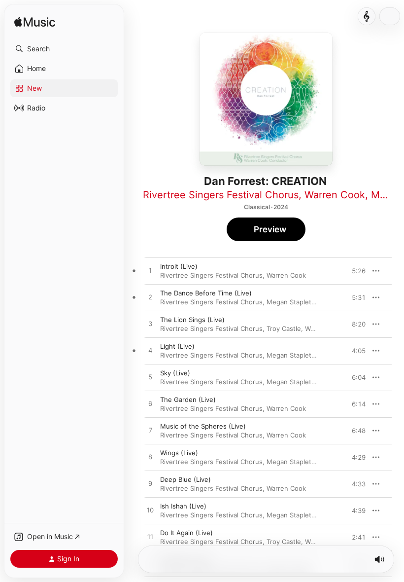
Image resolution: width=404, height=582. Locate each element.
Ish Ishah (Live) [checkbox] (183, 506)
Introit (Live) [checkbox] (179, 266)
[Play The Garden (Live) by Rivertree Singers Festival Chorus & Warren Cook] (150, 404)
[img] (34, 22)
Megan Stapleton (293, 302)
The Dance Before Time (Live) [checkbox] (206, 293)
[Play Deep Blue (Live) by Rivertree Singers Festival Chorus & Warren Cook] (150, 483)
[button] (64, 48)
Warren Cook (334, 195)
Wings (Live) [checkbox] (179, 453)
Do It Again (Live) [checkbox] (186, 533)
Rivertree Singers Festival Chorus (221, 195)
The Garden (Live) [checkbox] (188, 399)
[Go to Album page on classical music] (366, 16)
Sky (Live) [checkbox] (175, 373)
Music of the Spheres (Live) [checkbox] (203, 426)
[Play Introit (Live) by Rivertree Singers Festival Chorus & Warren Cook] (150, 270)
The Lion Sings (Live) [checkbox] (192, 320)
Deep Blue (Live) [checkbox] (185, 479)
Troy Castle (284, 328)
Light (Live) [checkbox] (177, 346)
